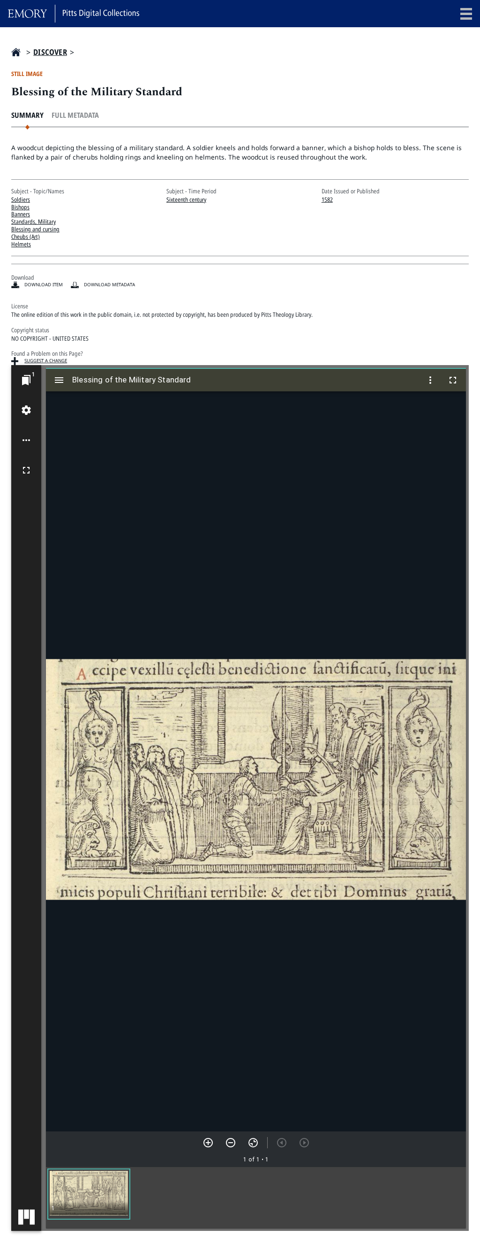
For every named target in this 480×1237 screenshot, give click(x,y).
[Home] (73, 14)
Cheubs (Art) (25, 236)
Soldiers (20, 199)
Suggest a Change (45, 361)
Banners (20, 214)
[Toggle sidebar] (59, 380)
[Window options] (430, 380)
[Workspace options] (26, 440)
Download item (43, 285)
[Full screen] (26, 470)
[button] (89, 1194)
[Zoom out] (230, 1142)
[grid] (256, 1197)
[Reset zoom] (253, 1142)
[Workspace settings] (26, 410)
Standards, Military (33, 221)
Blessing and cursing (35, 229)
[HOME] (16, 52)
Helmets (21, 244)
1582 (327, 199)
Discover (50, 52)
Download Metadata (109, 285)
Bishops (20, 207)
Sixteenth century (186, 199)
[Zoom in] (208, 1142)
